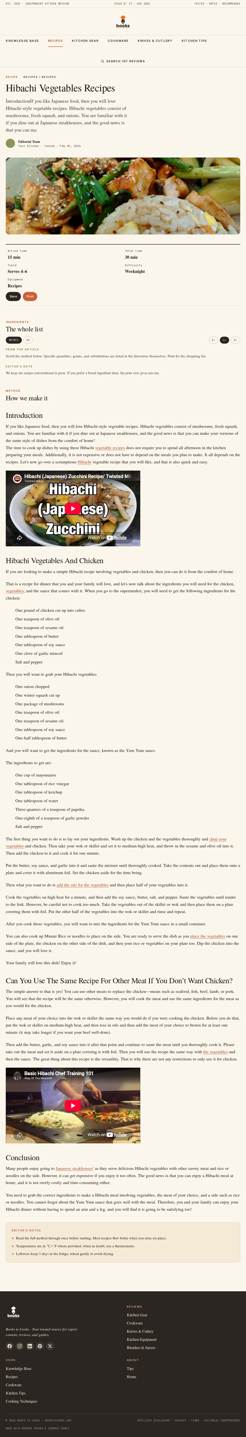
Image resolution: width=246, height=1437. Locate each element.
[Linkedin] (30, 1346)
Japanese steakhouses (74, 1168)
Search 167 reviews (125, 61)
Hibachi (84, 462)
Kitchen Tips (194, 41)
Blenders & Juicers (141, 1347)
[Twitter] (50, 1346)
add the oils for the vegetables (83, 885)
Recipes (55, 41)
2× (235, 340)
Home (131, 1376)
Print (30, 296)
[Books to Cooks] (123, 22)
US (28, 340)
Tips (130, 1368)
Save (13, 296)
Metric (14, 340)
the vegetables (215, 1051)
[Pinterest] (40, 1346)
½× (213, 340)
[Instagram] (20, 1346)
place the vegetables (207, 936)
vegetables (15, 590)
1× (224, 340)
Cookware (118, 41)
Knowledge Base (22, 41)
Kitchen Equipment (141, 1339)
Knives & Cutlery (155, 41)
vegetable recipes (110, 447)
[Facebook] (9, 1346)
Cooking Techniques (21, 1401)
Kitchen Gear (85, 41)
